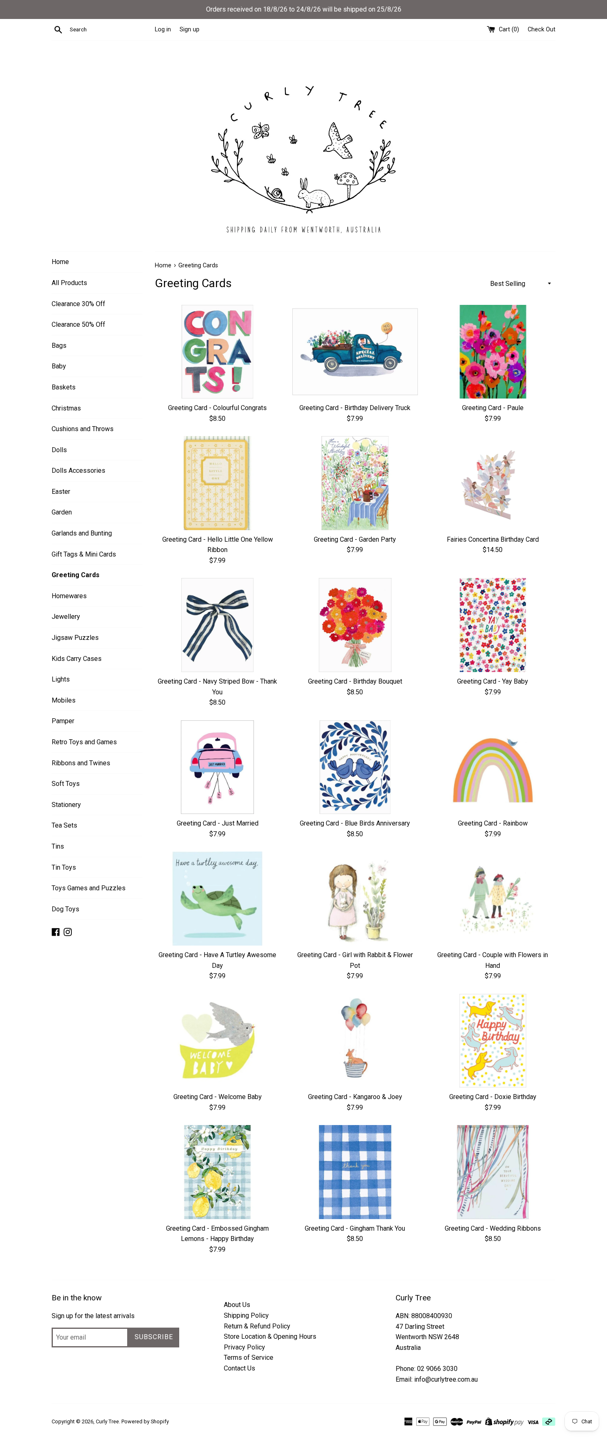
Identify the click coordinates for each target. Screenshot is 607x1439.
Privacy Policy (244, 1347)
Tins (58, 846)
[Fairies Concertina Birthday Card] (492, 483)
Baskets (64, 387)
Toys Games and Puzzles (89, 888)
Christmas (66, 408)
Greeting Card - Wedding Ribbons (493, 1228)
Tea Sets (64, 825)
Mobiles (64, 700)
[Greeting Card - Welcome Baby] (217, 1041)
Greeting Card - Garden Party (355, 539)
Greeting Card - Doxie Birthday (492, 1097)
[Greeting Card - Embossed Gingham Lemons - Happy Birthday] (217, 1172)
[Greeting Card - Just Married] (217, 767)
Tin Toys (64, 867)
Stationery (66, 805)
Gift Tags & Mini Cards (84, 554)
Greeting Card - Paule (493, 408)
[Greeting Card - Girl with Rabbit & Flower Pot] (354, 898)
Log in (163, 29)
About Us (237, 1305)
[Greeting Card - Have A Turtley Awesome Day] (217, 898)
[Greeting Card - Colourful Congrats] (217, 352)
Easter (61, 491)
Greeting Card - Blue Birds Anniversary (355, 823)
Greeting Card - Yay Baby (492, 681)
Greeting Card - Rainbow (493, 823)
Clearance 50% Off (78, 324)
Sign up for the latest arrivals (93, 1316)
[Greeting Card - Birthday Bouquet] (354, 625)
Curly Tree (107, 1421)
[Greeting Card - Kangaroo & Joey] (354, 1041)
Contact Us (239, 1368)
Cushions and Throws (83, 429)
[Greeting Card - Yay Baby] (492, 625)
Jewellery (66, 616)
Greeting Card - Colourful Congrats (217, 408)
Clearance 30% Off (78, 304)
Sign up (189, 29)
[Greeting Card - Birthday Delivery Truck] (354, 352)
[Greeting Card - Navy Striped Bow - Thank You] (217, 625)
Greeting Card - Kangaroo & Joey (355, 1097)
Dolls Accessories (78, 470)
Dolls (59, 450)
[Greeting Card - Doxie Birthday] (492, 1041)
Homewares (69, 596)
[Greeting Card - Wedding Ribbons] (492, 1172)
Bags (59, 345)
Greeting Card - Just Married (217, 823)
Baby (59, 366)
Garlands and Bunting (82, 533)
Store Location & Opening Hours (270, 1336)
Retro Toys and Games (84, 742)
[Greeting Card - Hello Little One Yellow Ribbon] (217, 483)
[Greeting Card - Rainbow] (492, 767)
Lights (61, 679)
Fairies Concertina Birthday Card (493, 539)
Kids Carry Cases (77, 659)
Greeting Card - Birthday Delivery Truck (354, 408)
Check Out (541, 29)
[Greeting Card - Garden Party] (354, 483)
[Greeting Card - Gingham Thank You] (354, 1172)
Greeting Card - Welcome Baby (217, 1097)
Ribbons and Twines (81, 763)
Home (60, 262)
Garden (62, 512)
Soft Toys (66, 784)
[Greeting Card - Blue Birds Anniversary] (354, 767)
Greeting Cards (76, 575)
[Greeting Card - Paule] (492, 352)
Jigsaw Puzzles (75, 638)
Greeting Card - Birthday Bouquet (355, 681)
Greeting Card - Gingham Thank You (355, 1228)
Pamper (63, 721)
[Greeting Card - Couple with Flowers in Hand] (492, 898)
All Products (69, 283)
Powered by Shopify (145, 1421)
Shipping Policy (246, 1315)
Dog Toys (65, 909)
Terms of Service (248, 1357)
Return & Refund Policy (257, 1326)
